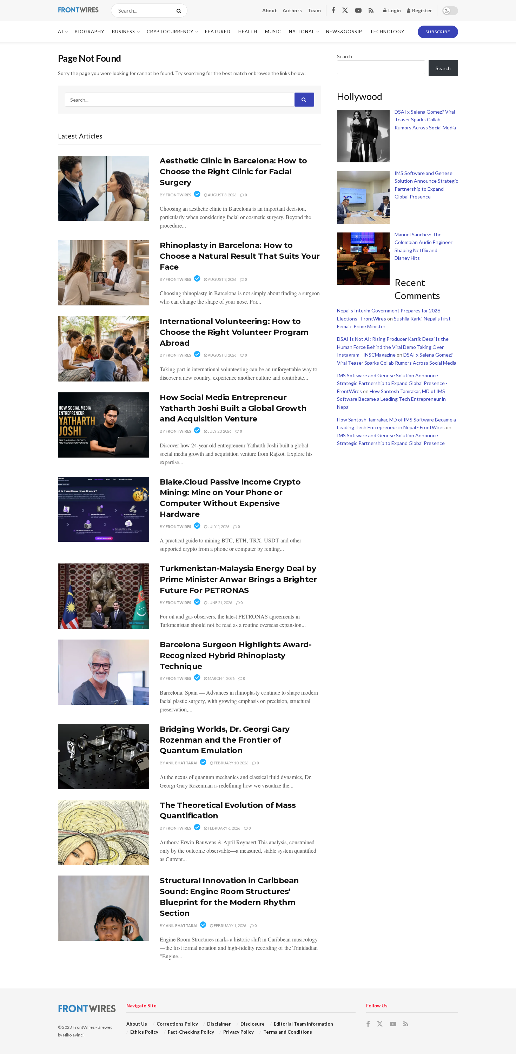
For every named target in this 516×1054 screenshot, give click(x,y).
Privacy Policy (238, 1032)
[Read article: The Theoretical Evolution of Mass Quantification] (103, 832)
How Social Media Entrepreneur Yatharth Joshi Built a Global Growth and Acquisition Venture (233, 408)
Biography (89, 31)
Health (247, 31)
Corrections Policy (177, 1024)
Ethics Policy (144, 1032)
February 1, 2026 (229, 925)
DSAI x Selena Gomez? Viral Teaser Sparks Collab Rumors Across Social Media (425, 119)
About (269, 10)
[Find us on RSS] (371, 11)
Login (394, 10)
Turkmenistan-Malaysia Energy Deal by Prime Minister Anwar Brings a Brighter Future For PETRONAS (238, 579)
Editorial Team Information (303, 1024)
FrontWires (178, 194)
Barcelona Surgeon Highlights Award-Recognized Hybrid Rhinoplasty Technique (236, 655)
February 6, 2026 (223, 828)
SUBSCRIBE (437, 31)
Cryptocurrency (170, 31)
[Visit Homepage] (78, 10)
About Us (136, 1024)
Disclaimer (219, 1024)
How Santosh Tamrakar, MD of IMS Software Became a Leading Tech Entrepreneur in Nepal (391, 399)
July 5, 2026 (218, 526)
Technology (387, 31)
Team (314, 10)
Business (123, 31)
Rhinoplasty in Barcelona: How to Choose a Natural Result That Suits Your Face (240, 256)
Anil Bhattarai (181, 763)
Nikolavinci (73, 1035)
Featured (218, 31)
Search (344, 56)
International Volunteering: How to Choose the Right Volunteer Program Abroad (234, 332)
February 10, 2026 (230, 763)
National (302, 31)
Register (421, 10)
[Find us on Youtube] (358, 11)
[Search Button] (180, 11)
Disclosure (252, 1024)
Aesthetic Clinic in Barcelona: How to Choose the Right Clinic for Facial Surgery (233, 171)
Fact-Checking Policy (191, 1032)
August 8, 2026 (221, 194)
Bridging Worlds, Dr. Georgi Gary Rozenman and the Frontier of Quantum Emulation (225, 740)
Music (273, 31)
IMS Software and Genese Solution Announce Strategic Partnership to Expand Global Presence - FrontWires (392, 383)
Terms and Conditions (287, 1032)
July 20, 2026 (219, 431)
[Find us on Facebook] (333, 11)
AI (60, 31)
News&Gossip (344, 31)
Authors (292, 10)
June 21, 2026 (219, 602)
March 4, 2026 (220, 678)
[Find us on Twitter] (345, 10)
